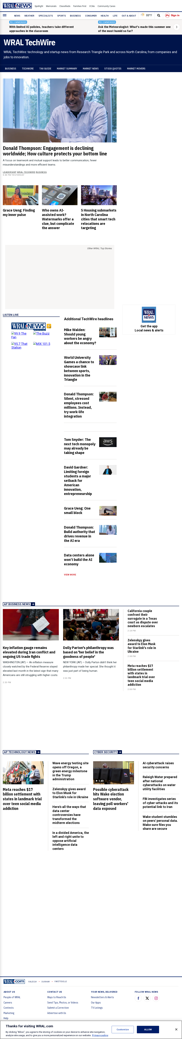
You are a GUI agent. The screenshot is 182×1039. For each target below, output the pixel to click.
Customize (123, 1029)
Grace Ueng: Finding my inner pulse (19, 212)
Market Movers (136, 68)
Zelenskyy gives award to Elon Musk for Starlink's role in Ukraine (142, 646)
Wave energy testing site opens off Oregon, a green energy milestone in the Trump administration (70, 771)
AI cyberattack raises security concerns (158, 765)
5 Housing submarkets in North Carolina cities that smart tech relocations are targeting (98, 219)
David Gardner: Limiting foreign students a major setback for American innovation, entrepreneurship (78, 480)
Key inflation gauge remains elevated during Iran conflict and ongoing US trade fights (29, 652)
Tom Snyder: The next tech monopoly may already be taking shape (79, 446)
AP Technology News (19, 752)
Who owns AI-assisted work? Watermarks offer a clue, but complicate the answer (58, 219)
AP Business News (17, 604)
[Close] (176, 1029)
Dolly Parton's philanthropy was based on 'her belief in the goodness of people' (88, 652)
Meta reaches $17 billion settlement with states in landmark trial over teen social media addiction (141, 675)
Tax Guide (45, 68)
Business (10, 68)
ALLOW (148, 1029)
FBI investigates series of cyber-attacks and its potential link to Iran (160, 803)
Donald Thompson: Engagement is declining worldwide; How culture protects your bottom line (55, 151)
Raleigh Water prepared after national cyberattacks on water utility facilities (160, 783)
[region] (91, 1030)
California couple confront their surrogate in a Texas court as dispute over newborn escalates (143, 618)
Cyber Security (105, 752)
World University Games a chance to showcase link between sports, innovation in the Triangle (79, 368)
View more (70, 574)
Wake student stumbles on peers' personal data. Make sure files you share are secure (160, 823)
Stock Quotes (112, 68)
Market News (91, 68)
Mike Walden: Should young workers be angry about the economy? (80, 336)
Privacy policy (100, 1035)
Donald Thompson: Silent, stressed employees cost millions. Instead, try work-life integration (79, 404)
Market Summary (67, 68)
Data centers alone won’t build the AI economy (79, 559)
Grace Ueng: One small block (77, 510)
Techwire (28, 68)
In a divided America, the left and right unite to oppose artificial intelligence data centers (70, 841)
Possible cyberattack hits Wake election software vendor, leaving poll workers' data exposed (111, 799)
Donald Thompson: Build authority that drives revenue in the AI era (79, 534)
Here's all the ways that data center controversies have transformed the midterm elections (69, 815)
